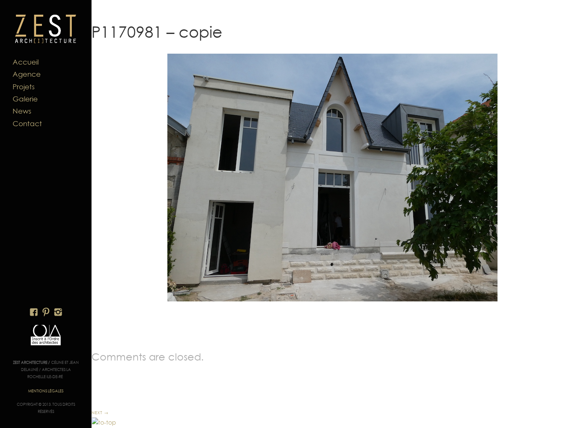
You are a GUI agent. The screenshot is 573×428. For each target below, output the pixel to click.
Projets (24, 87)
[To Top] (103, 422)
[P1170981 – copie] (332, 177)
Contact (27, 123)
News (22, 111)
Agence (27, 74)
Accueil (26, 62)
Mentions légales (45, 391)
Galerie (25, 99)
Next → (100, 412)
